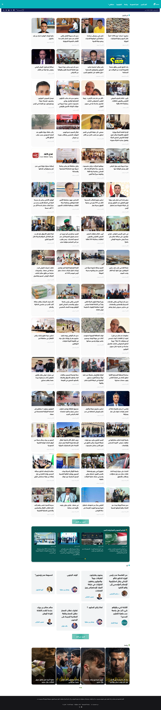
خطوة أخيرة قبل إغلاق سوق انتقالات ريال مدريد (45, 680)
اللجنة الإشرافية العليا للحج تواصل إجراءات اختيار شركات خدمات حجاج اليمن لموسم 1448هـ (68, 270)
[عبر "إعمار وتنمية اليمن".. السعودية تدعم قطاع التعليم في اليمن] (92, 538)
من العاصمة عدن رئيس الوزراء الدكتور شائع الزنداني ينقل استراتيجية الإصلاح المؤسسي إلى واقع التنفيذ (118, 581)
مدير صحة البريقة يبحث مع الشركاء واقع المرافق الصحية (119, 506)
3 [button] (82, 558)
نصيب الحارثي (89, 596)
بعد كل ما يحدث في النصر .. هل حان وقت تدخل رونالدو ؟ (118, 680)
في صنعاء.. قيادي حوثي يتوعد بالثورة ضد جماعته (69, 506)
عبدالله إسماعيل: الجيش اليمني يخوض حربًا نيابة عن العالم (44, 68)
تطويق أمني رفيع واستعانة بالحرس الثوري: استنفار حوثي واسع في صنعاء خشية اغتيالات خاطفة (93, 475)
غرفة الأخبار (114, 623)
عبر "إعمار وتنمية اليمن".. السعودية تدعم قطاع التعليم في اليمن (92, 550)
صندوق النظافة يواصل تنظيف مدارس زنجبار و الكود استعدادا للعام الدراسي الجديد (68, 411)
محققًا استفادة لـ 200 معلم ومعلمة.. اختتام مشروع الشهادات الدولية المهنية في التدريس (46, 551)
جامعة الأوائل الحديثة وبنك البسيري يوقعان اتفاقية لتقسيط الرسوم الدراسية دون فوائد (68, 474)
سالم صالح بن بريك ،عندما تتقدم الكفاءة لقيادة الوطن (45, 610)
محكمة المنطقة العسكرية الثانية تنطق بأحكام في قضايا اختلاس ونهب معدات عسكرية (118, 377)
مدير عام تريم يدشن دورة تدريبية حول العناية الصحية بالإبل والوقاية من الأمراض (68, 69)
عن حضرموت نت (94, 704)
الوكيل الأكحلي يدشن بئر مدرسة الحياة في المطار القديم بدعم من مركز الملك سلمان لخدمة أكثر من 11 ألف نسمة (43, 203)
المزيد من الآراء (80, 636)
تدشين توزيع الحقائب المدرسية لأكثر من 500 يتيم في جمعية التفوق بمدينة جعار (94, 202)
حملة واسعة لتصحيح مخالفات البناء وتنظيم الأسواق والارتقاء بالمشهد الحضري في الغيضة (69, 377)
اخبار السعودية (134, 4)
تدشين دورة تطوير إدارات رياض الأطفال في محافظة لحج (44, 336)
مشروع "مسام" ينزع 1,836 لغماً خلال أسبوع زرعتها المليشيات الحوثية (118, 38)
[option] (116, 543)
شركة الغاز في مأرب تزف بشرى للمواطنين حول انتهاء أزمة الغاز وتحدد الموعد (118, 270)
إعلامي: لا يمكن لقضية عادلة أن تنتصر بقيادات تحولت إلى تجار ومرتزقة (118, 411)
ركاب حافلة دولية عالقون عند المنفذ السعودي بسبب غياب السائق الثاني (45, 135)
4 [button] (81, 558)
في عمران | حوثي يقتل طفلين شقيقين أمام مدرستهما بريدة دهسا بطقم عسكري (44, 377)
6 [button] (78, 558)
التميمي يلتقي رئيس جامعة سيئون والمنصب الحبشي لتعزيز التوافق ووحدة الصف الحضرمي (68, 304)
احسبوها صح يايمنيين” (44, 574)
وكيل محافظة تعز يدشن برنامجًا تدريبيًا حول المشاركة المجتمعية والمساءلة (68, 168)
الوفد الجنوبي (72, 574)
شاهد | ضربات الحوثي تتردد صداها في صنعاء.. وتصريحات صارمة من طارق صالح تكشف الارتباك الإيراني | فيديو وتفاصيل (44, 271)
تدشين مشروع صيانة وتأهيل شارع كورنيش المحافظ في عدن (93, 410)
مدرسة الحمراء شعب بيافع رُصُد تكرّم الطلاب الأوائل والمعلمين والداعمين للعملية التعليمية (44, 507)
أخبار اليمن (144, 4)
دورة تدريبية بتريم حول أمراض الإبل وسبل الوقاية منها (119, 167)
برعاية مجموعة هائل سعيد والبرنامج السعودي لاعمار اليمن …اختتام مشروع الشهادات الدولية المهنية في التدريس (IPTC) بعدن (69, 552)
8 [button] (75, 558)
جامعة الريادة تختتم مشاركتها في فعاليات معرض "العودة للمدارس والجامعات (118, 442)
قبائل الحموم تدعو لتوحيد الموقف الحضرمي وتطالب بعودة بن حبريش (68, 135)
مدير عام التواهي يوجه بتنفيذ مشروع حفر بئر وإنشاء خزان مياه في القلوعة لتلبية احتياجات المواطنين (68, 339)
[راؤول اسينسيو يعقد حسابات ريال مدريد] (93, 666)
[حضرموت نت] (156, 4)
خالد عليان (64, 626)
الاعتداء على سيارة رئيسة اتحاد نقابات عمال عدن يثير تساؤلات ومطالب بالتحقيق (119, 474)
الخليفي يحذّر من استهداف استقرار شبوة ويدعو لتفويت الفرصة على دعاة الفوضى (93, 507)
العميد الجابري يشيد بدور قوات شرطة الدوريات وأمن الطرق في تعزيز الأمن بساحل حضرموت (93, 442)
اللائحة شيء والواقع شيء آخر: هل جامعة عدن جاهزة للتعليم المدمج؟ (119, 611)
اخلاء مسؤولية (77, 704)
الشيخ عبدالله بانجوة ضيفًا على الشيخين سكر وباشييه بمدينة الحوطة (94, 270)
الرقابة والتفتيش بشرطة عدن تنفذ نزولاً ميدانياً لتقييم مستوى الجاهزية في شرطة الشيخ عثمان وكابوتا (93, 378)
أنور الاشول (39, 589)
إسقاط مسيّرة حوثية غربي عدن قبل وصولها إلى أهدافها (44, 167)
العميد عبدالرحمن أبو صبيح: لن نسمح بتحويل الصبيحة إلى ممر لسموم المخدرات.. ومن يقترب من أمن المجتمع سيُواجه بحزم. (69, 237)
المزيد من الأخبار (80, 521)
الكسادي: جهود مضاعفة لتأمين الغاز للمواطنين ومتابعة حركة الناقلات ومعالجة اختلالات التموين (68, 202)
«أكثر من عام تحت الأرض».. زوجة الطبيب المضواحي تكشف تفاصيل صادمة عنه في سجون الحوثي (93, 102)
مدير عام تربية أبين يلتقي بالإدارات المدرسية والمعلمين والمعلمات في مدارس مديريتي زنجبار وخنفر (118, 304)
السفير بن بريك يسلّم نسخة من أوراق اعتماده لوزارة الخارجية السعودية (44, 442)
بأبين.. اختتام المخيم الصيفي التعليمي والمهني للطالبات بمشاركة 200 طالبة (119, 101)
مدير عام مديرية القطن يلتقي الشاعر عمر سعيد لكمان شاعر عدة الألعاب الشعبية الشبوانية (68, 38)
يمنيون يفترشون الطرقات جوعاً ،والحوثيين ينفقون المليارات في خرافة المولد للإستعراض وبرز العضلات (93, 582)
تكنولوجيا (119, 4)
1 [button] (85, 558)
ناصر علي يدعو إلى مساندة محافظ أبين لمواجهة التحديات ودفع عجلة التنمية (94, 38)
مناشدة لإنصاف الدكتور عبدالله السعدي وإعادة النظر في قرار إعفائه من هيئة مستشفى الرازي (44, 474)
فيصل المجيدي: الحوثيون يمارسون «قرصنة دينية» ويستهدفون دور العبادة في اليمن (43, 101)
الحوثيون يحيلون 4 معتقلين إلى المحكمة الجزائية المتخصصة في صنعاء (44, 411)
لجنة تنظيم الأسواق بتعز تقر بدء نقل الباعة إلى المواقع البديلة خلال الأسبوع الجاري (43, 236)
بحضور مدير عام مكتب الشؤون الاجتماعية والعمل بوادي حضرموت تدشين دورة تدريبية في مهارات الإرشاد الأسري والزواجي (68, 102)
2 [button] (79, 687)
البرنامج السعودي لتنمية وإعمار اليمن (114, 530)
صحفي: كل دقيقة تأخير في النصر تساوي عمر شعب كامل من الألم (93, 133)
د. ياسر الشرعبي (114, 593)
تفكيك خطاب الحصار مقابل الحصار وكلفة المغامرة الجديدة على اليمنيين (69, 614)
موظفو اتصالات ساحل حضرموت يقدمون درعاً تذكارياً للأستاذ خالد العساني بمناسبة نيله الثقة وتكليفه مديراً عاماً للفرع (93, 169)
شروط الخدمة (70, 704)
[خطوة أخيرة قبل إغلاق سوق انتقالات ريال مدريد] (44, 666)
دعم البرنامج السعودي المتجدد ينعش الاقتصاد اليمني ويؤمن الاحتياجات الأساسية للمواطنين (117, 551)
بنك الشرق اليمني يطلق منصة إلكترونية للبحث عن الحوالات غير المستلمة (118, 69)
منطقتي (111, 4)
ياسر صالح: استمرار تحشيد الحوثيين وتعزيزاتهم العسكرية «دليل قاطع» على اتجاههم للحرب (93, 69)
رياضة (126, 4)
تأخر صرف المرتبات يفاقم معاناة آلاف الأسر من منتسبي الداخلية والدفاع (44, 304)
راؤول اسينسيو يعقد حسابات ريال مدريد (93, 680)
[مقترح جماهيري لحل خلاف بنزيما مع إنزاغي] (68, 666)
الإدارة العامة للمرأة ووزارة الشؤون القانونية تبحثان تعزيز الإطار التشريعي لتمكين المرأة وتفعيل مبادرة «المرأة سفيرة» (119, 136)
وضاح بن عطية (64, 589)
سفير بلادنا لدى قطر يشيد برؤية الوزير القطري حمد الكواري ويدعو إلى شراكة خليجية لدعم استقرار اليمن (118, 203)
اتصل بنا (64, 704)
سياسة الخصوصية (86, 704)
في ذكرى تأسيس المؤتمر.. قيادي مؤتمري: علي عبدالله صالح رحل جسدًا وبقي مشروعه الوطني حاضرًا (118, 237)
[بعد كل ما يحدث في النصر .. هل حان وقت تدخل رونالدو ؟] (117, 666)
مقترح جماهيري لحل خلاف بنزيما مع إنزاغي (70, 680)
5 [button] (79, 558)
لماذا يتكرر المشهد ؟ (94, 607)
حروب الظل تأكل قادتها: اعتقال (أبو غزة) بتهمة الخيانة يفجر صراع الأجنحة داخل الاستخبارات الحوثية (68, 442)
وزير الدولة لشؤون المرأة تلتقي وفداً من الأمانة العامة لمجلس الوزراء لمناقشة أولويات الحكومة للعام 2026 (93, 305)
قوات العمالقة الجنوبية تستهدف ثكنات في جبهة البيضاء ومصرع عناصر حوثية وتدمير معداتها (93, 338)
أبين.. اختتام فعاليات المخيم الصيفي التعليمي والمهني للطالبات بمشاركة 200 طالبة (94, 236)
